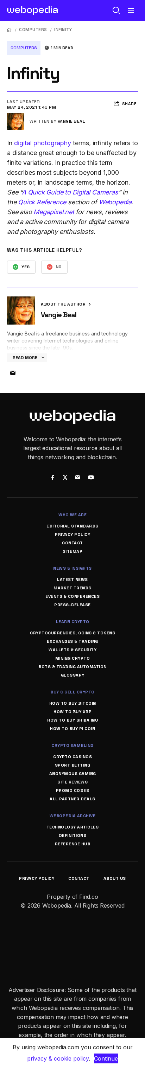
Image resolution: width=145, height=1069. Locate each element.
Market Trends (72, 588)
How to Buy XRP (72, 712)
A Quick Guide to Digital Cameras (70, 192)
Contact (72, 543)
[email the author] (12, 373)
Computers (33, 29)
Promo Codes (72, 790)
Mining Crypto (72, 658)
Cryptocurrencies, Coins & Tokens (72, 633)
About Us (114, 878)
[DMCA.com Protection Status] (72, 925)
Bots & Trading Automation (72, 667)
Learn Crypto (72, 622)
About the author (64, 304)
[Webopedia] (32, 10)
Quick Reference (42, 202)
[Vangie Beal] (15, 116)
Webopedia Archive (73, 816)
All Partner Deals (72, 799)
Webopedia (115, 202)
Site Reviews (72, 782)
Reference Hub (72, 844)
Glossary (72, 675)
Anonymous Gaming (72, 773)
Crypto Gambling (72, 745)
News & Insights (72, 568)
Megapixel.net (53, 212)
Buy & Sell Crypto (72, 692)
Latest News (72, 579)
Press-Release (72, 605)
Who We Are (72, 515)
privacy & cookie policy (58, 1058)
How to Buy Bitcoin (72, 703)
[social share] (52, 478)
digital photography (42, 143)
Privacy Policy (72, 534)
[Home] (9, 29)
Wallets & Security (72, 650)
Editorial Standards (72, 526)
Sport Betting (72, 765)
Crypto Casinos (72, 757)
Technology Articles (72, 827)
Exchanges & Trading (72, 641)
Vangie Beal (71, 121)
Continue (106, 1058)
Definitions (73, 835)
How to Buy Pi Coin (72, 728)
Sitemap (73, 551)
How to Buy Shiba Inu (72, 720)
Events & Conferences (72, 596)
